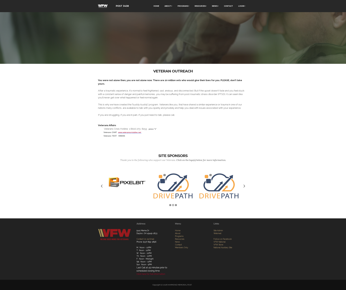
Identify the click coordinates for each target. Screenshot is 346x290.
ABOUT (167, 6)
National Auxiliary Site (223, 247)
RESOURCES (200, 6)
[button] (102, 186)
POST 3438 (122, 6)
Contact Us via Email (145, 239)
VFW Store (218, 245)
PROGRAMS (183, 6)
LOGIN (241, 6)
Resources (179, 239)
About (177, 233)
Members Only (181, 247)
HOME (156, 6)
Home (177, 230)
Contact (178, 245)
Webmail (217, 233)
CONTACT (228, 6)
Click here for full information (151, 274)
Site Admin (218, 230)
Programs (179, 236)
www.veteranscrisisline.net (129, 132)
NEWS (214, 6)
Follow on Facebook (223, 239)
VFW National (220, 242)
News (177, 242)
